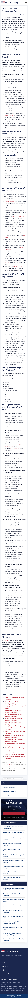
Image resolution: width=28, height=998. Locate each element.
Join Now (14, 813)
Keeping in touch (9, 201)
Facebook (10, 764)
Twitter (4, 764)
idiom (6, 640)
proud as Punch (18, 266)
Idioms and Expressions (9, 791)
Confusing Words (8, 795)
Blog (3, 970)
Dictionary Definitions (9, 787)
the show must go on (18, 216)
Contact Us (5, 974)
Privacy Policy (14, 996)
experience (16, 448)
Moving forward (9, 115)
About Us (5, 966)
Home (4, 962)
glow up (7, 262)
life (11, 448)
